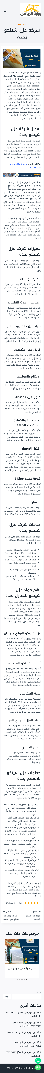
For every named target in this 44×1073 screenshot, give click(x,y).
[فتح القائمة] (5, 10)
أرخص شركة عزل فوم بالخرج (22, 968)
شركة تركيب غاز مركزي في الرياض (11, 915)
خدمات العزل (22, 24)
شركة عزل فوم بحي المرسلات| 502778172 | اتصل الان (27, 1044)
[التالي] (8, 958)
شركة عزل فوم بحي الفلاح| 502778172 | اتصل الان (23, 1014)
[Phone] (38, 1061)
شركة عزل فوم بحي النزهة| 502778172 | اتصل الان (23, 1054)
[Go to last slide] (35, 958)
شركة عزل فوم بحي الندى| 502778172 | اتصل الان (23, 1034)
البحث (39, 993)
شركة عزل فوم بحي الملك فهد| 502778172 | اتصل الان (27, 1024)
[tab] (26, 979)
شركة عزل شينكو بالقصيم (33, 915)
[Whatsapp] (38, 1067)
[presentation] (22, 951)
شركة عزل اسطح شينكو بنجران (25, 166)
